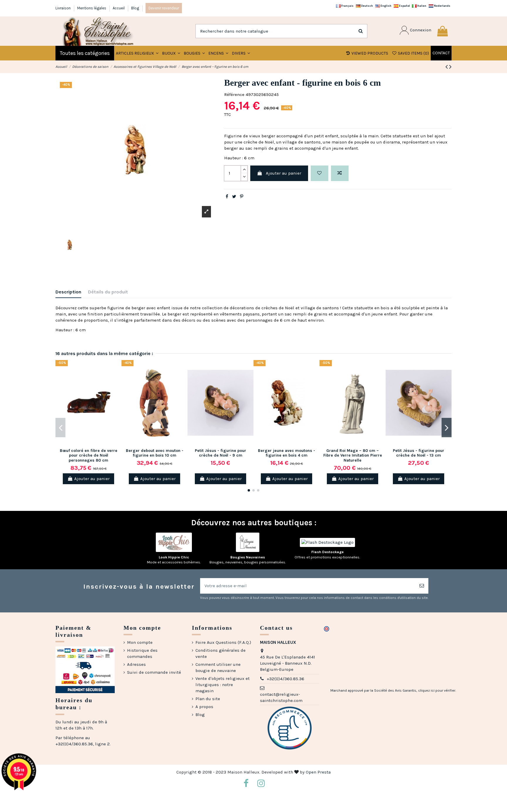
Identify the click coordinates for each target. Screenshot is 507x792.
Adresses (136, 664)
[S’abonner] (421, 586)
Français (347, 5)
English (385, 5)
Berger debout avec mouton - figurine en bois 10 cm (154, 453)
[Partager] (227, 196)
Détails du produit (108, 292)
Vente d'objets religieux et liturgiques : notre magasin (222, 684)
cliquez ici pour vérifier (436, 690)
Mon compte (140, 642)
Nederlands (441, 5)
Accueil (119, 8)
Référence (234, 94)
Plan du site (207, 698)
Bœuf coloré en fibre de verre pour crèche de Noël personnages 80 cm (88, 455)
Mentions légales (92, 8)
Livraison (63, 8)
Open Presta (318, 772)
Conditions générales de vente (220, 653)
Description (68, 292)
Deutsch (367, 5)
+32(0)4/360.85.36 (285, 678)
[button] (171, 53)
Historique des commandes (142, 653)
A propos (204, 706)
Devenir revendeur (163, 8)
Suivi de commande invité (154, 672)
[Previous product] (447, 67)
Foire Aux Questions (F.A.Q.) (223, 642)
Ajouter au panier (283, 173)
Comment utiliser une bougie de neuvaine (218, 667)
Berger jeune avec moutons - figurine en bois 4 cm (286, 453)
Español (404, 5)
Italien (421, 5)
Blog (135, 8)
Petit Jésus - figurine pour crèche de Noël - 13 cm (418, 453)
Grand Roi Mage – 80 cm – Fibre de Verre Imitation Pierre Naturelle (352, 455)
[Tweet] (234, 196)
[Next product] (450, 67)
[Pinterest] (241, 196)
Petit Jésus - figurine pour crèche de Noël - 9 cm (220, 453)
